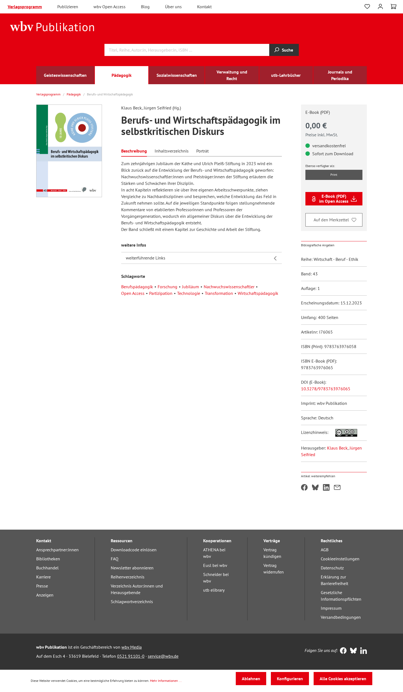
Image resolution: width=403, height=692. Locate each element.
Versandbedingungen (341, 617)
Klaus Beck (337, 448)
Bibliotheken (48, 558)
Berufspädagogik (137, 286)
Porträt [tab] (202, 151)
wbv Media (131, 647)
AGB (324, 549)
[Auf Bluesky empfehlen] (315, 488)
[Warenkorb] (393, 7)
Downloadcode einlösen (134, 549)
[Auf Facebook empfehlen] (304, 488)
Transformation (219, 293)
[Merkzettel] (367, 7)
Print (333, 175)
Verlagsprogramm (25, 6)
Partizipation (160, 293)
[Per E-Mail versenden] (337, 488)
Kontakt (204, 6)
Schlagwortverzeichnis (132, 601)
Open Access (132, 293)
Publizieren (67, 6)
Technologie (188, 293)
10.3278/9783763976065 (325, 388)
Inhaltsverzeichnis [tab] (172, 151)
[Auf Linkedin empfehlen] (326, 488)
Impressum (331, 608)
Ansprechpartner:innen (57, 549)
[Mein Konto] (380, 6)
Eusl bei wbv (215, 565)
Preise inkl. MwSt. (321, 134)
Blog (145, 6)
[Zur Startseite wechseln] (52, 26)
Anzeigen (44, 595)
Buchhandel (47, 567)
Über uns (173, 6)
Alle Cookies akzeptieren (343, 678)
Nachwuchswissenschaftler (229, 286)
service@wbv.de (163, 656)
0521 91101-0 (130, 656)
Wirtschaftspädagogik (258, 293)
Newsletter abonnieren (132, 567)
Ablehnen (251, 678)
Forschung (167, 286)
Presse (42, 586)
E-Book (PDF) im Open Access (333, 198)
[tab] (134, 150)
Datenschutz (332, 567)
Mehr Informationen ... (166, 681)
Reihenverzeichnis (127, 577)
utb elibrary (214, 590)
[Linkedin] (362, 651)
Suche (287, 50)
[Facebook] (342, 651)
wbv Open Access (109, 6)
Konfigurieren (290, 678)
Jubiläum (190, 286)
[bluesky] (352, 651)
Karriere (43, 577)
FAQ (114, 558)
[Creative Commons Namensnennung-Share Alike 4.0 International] (343, 432)
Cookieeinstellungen (340, 558)
